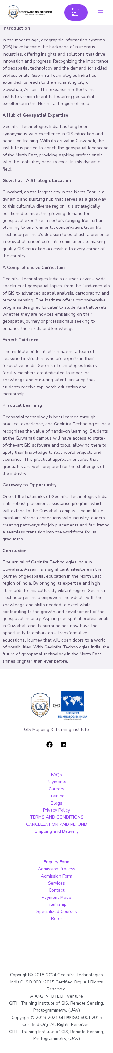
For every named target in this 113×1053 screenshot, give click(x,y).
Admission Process (56, 869)
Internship (57, 904)
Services (56, 883)
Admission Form (56, 876)
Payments (56, 782)
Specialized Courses (56, 912)
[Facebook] (49, 744)
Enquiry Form (56, 862)
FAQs (56, 775)
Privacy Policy (56, 810)
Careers (56, 789)
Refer (56, 919)
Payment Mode (56, 897)
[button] (76, 12)
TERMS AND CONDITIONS (56, 817)
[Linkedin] (63, 744)
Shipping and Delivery (56, 831)
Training (56, 796)
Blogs (56, 803)
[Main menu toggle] (100, 12)
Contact (56, 890)
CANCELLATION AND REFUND (56, 824)
